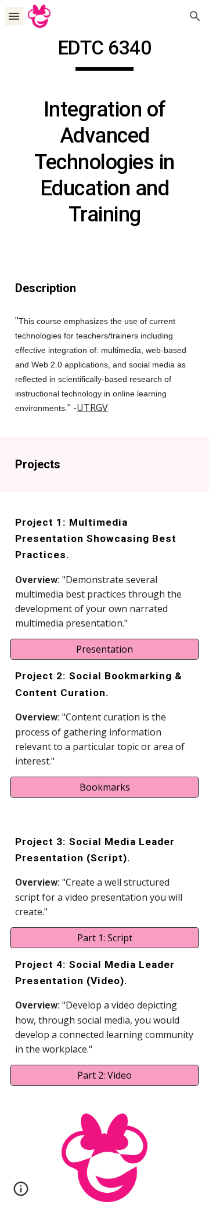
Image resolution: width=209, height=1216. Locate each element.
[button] (14, 16)
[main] (104, 137)
